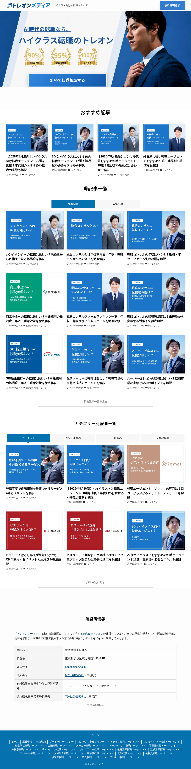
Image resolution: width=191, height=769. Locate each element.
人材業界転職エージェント (68, 753)
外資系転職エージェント (25, 749)
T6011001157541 (75, 696)
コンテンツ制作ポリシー (91, 741)
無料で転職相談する (67, 80)
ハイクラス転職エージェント (124, 741)
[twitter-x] (93, 735)
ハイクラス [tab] (28, 437)
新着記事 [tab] (73, 203)
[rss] (97, 735)
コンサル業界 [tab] (73, 437)
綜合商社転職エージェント (29, 745)
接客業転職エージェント (65, 757)
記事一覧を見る (95, 582)
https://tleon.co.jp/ (75, 666)
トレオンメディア (27, 633)
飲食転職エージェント (94, 757)
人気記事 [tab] (118, 203)
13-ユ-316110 (73, 685)
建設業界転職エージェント (164, 749)
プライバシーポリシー (61, 741)
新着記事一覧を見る (95, 401)
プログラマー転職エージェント (97, 749)
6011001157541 (74, 675)
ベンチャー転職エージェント (34, 753)
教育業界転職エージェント (131, 749)
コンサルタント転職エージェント (161, 741)
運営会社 (27, 741)
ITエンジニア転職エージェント (59, 749)
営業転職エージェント (130, 753)
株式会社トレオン (92, 633)
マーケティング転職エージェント (127, 745)
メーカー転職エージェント (90, 745)
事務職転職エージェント (100, 753)
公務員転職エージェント (158, 753)
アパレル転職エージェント (124, 757)
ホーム (15, 741)
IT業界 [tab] (118, 437)
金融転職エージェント (60, 745)
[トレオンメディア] (28, 5)
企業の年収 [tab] (162, 437)
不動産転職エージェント (162, 745)
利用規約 (41, 741)
